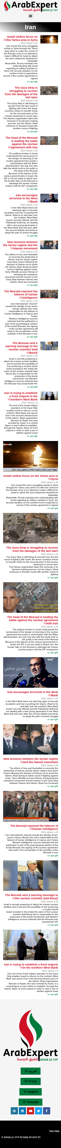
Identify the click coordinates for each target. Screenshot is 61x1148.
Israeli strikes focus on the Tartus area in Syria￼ (21, 38)
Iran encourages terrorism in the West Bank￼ (23, 198)
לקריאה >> (32, 81)
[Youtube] (30, 1110)
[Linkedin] (22, 1110)
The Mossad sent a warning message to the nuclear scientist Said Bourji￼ (21, 348)
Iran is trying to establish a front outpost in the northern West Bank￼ (21, 396)
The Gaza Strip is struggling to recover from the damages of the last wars (21, 92)
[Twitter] (38, 1110)
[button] (30, 15)
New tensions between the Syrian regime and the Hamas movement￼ (20, 245)
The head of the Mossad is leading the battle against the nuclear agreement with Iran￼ (21, 142)
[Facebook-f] (46, 1110)
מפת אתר (54, 1131)
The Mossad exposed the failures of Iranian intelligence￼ (21, 294)
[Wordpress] (14, 1110)
